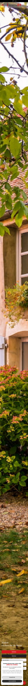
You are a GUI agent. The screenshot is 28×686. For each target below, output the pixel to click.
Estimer (14, 656)
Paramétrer (12, 677)
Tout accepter (12, 681)
